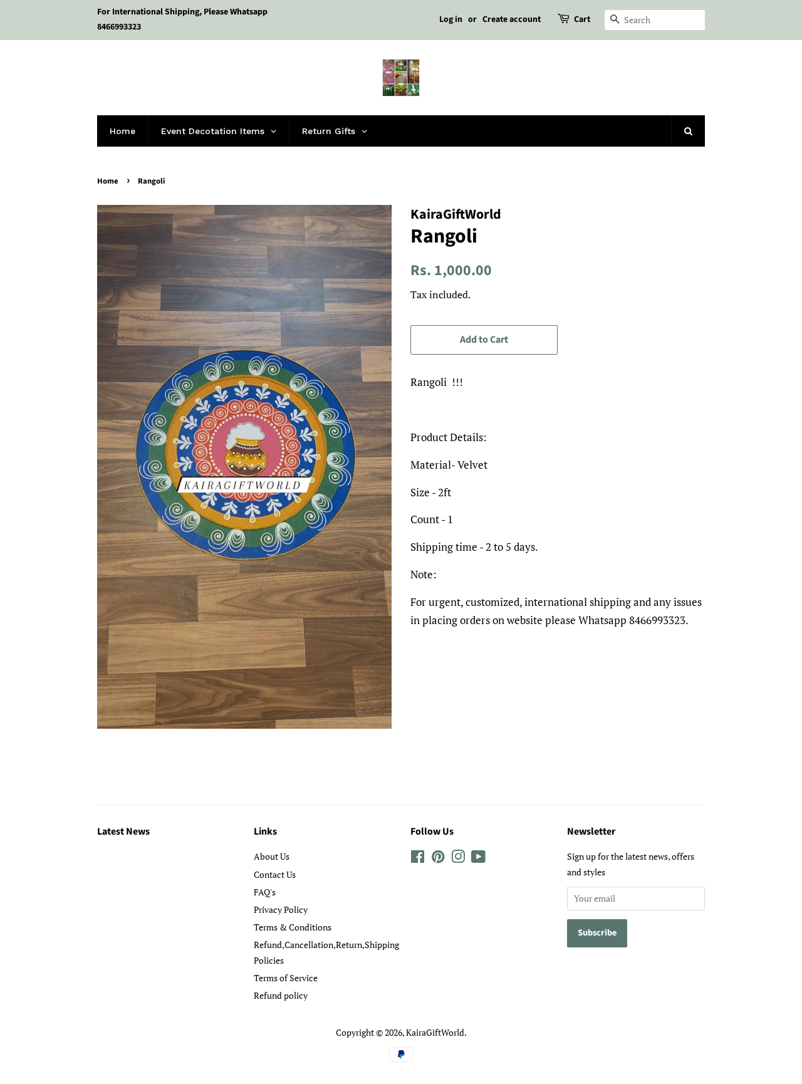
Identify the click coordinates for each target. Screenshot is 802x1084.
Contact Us (275, 874)
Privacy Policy (281, 909)
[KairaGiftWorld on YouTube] (478, 859)
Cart (582, 19)
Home (107, 181)
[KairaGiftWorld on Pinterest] (438, 859)
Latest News (123, 831)
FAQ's (265, 892)
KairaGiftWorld (435, 1032)
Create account (511, 19)
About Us (271, 856)
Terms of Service (286, 978)
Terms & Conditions (292, 927)
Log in (450, 19)
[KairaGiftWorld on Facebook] (417, 859)
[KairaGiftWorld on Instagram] (458, 859)
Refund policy (281, 995)
